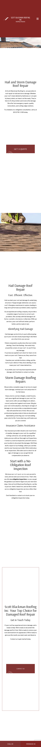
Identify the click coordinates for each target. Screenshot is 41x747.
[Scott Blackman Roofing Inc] (6, 18)
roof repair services (20, 474)
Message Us (30, 744)
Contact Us (20, 669)
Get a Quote (20, 148)
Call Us (10, 744)
